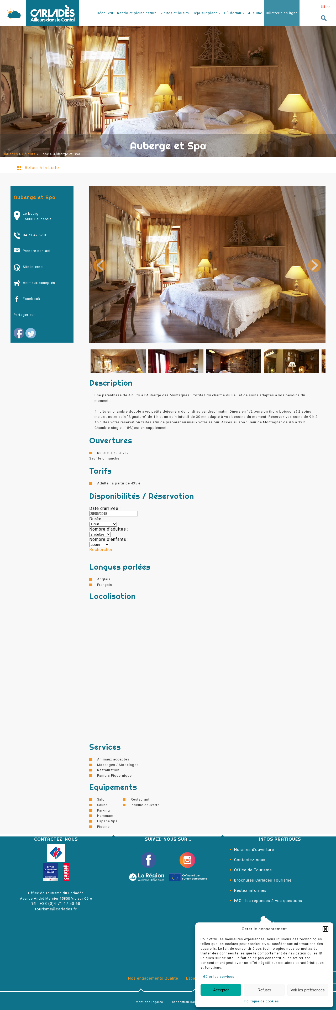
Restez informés (250, 890)
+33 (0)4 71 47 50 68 (60, 903)
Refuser (264, 990)
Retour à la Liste (42, 167)
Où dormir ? (234, 13)
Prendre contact (37, 251)
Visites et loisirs (174, 13)
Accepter (221, 990)
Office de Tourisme (253, 870)
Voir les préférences (308, 990)
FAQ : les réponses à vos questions (268, 901)
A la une (255, 13)
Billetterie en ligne (282, 13)
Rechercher (101, 549)
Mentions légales (149, 1002)
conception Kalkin (186, 1002)
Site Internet (33, 267)
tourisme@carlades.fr (56, 909)
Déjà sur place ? (206, 13)
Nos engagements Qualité (153, 978)
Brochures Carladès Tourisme (263, 880)
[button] (325, 929)
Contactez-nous (249, 860)
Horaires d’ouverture (254, 849)
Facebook (31, 299)
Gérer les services (218, 977)
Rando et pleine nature (137, 13)
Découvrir (105, 13)
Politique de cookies (261, 1001)
